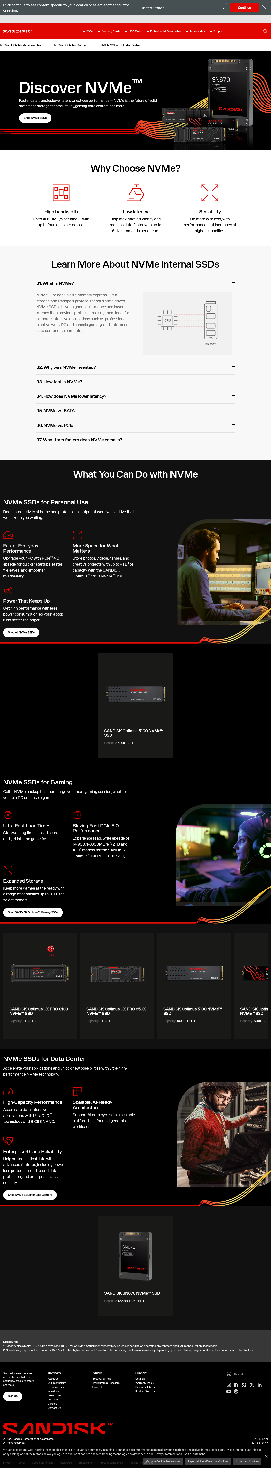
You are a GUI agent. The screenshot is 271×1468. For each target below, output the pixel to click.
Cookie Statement (194, 1454)
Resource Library (145, 1387)
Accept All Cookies (247, 1461)
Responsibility (56, 1387)
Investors (53, 1391)
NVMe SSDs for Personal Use (20, 45)
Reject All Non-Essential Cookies (208, 1461)
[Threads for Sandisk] (236, 1391)
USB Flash (135, 31)
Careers (52, 1403)
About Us (53, 1378)
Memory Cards (111, 31)
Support (218, 31)
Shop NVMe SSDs (35, 118)
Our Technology (57, 1383)
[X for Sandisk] (252, 1385)
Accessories (197, 31)
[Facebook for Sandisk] (236, 1385)
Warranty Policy (145, 1383)
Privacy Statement (165, 1454)
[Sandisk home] (17, 31)
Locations (53, 1399)
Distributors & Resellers (106, 1383)
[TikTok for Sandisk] (244, 1385)
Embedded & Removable (165, 31)
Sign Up (13, 1396)
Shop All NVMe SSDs (21, 632)
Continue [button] (244, 8)
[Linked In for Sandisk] (260, 1385)
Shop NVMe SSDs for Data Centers (30, 1195)
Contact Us (54, 1408)
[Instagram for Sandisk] (228, 1385)
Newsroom (54, 1395)
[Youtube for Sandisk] (228, 1392)
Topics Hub (98, 1387)
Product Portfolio (101, 1378)
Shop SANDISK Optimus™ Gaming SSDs (33, 912)
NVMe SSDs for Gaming (71, 45)
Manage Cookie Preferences (163, 1461)
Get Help (140, 1378)
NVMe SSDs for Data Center (120, 45)
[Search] (265, 31)
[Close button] (264, 7)
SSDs (89, 31)
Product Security (145, 1391)
